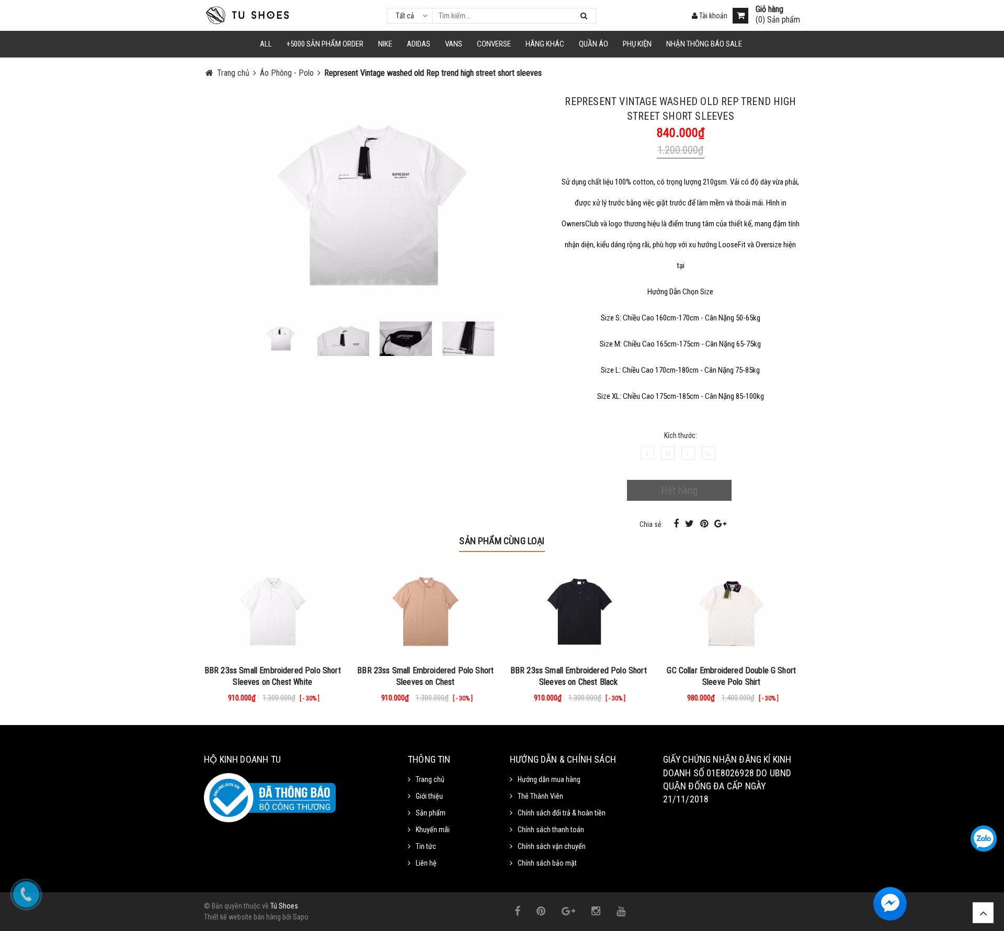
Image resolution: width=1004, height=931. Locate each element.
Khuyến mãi (433, 829)
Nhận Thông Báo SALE (704, 44)
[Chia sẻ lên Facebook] (677, 523)
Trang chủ (430, 779)
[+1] (720, 523)
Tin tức (426, 846)
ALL (266, 44)
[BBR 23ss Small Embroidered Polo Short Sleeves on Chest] (426, 613)
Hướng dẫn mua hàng (549, 779)
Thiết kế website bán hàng (242, 917)
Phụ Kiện (637, 44)
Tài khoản (712, 16)
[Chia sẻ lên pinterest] (705, 523)
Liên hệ (426, 863)
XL (708, 453)
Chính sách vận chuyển (552, 846)
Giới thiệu (429, 796)
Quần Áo (593, 44)
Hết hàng (679, 490)
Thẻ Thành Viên (540, 796)
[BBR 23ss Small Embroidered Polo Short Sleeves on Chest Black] (578, 613)
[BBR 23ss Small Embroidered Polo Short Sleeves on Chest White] (272, 613)
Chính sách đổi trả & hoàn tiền (562, 813)
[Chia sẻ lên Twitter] (690, 523)
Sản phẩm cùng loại (501, 540)
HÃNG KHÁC (545, 44)
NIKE (385, 44)
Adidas (418, 44)
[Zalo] (984, 838)
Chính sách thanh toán (551, 829)
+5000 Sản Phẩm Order (325, 44)
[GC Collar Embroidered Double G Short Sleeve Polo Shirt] (732, 613)
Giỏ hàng (769, 9)
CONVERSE (494, 44)
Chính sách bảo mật (547, 863)
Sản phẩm (431, 813)
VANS (453, 44)
